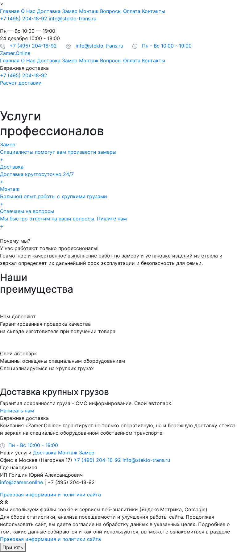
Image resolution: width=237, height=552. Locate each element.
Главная (9, 11)
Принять (12, 547)
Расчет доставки (21, 83)
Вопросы (111, 11)
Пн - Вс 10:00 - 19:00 (167, 46)
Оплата (131, 11)
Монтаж (88, 11)
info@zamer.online (21, 482)
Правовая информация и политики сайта (50, 494)
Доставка (48, 11)
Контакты (153, 11)
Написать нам (17, 411)
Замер (69, 11)
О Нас (28, 11)
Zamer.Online (15, 53)
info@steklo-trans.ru (72, 18)
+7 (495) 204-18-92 (23, 18)
